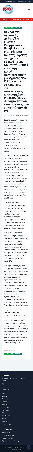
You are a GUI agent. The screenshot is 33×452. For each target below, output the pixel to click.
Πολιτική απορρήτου (8, 435)
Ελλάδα (4, 396)
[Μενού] (29, 10)
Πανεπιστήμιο (6, 424)
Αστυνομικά (5, 410)
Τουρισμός (5, 421)
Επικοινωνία (6, 432)
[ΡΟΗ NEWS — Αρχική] (8, 10)
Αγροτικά (5, 399)
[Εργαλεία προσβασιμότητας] (29, 447)
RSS (3, 384)
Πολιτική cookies (7, 438)
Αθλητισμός (5, 413)
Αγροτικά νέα (9, 27)
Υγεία (4, 418)
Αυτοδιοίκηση (6, 416)
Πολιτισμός (5, 407)
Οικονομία (18, 27)
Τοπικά (4, 393)
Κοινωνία (5, 404)
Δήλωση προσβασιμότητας (10, 441)
